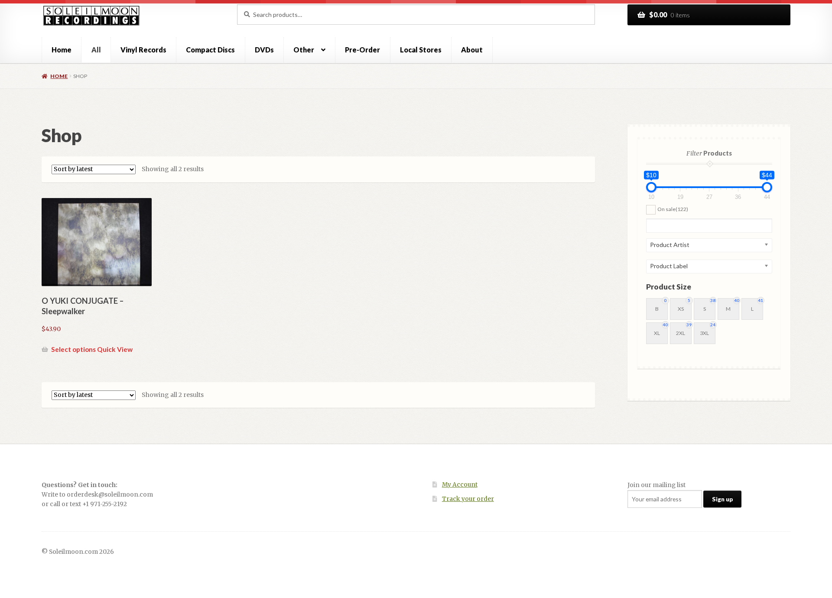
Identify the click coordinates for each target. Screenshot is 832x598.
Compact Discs (210, 50)
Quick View (115, 349)
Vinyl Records (143, 50)
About (472, 50)
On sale (672, 209)
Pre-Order (362, 50)
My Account (460, 484)
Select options (73, 349)
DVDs (264, 50)
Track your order (468, 499)
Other (303, 50)
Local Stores (421, 50)
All (96, 50)
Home (62, 50)
